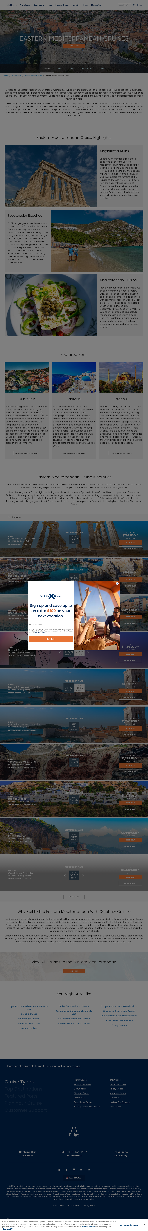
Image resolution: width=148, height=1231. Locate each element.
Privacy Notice (88, 1226)
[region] (74, 1225)
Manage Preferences (129, 1225)
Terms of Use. (9, 1229)
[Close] (144, 1224)
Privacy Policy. (40, 633)
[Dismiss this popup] (117, 583)
